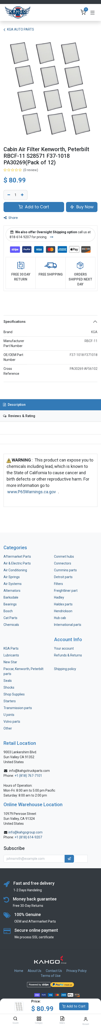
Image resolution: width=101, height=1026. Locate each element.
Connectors (63, 563)
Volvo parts (12, 721)
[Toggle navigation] (92, 12)
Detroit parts (63, 577)
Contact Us (54, 971)
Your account (64, 648)
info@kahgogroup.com (25, 832)
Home (18, 971)
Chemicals (11, 625)
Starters (10, 701)
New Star (10, 662)
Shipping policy (65, 669)
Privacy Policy (76, 971)
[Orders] (62, 1019)
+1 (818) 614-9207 (28, 837)
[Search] (15, 1019)
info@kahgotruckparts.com (29, 771)
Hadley (59, 597)
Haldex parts (63, 604)
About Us (34, 971)
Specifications (15, 322)
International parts (67, 625)
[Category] (39, 1019)
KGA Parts (11, 648)
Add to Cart (75, 1006)
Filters (58, 584)
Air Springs (12, 577)
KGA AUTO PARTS (20, 29)
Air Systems (13, 584)
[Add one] (23, 195)
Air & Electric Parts (17, 563)
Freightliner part (66, 590)
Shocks (9, 687)
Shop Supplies (14, 694)
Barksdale (11, 597)
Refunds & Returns (68, 655)
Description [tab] (16, 405)
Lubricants (11, 655)
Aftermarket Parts (17, 556)
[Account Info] (85, 1019)
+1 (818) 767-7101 (28, 775)
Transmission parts (18, 708)
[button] (69, 859)
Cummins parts (65, 570)
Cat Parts (10, 618)
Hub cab (60, 618)
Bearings (10, 604)
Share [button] (13, 217)
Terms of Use (51, 976)
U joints (9, 715)
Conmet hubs (64, 556)
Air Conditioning (15, 570)
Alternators (12, 590)
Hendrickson (63, 611)
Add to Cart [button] (36, 207)
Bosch (8, 611)
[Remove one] (8, 195)
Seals (8, 681)
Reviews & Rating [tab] (21, 416)
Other (8, 728)
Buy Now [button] (84, 207)
